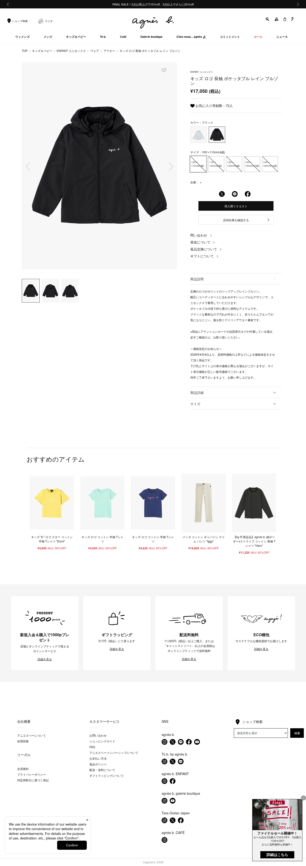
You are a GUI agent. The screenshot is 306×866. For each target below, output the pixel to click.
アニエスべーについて (31, 735)
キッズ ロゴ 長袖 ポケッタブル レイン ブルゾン (150, 51)
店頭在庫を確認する (236, 220)
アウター (109, 51)
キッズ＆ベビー (42, 51)
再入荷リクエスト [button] (235, 206)
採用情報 (23, 741)
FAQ (92, 747)
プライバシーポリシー (31, 774)
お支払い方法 (98, 758)
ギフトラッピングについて (106, 775)
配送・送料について (102, 770)
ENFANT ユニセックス (71, 51)
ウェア (94, 51)
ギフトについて (202, 256)
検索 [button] (297, 733)
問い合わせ (198, 235)
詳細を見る (45, 659)
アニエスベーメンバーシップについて (113, 752)
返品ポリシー (98, 764)
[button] (268, 19)
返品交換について (203, 249)
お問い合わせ (98, 735)
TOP (24, 51)
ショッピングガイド (102, 741)
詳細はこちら (277, 855)
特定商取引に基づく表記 (33, 780)
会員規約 (23, 769)
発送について (200, 242)
